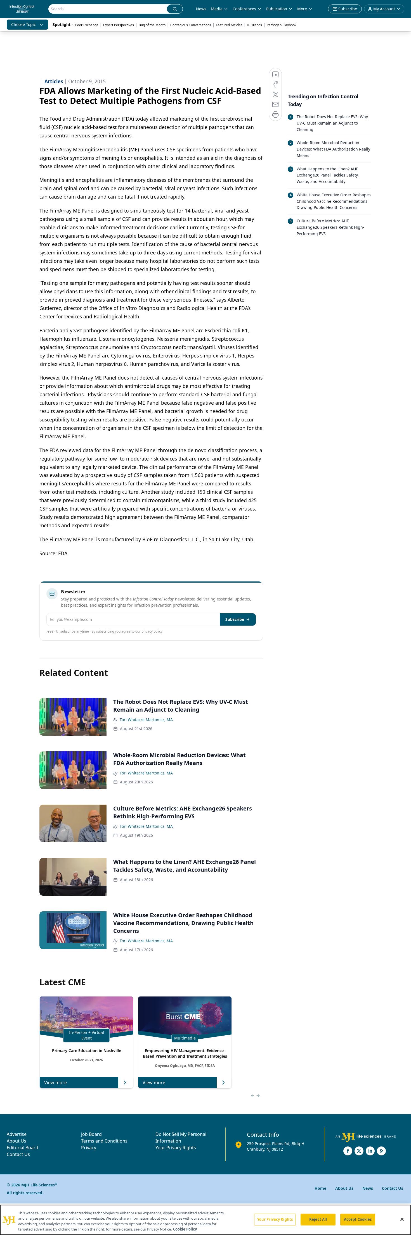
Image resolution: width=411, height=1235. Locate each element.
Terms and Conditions (104, 1141)
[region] (205, 1220)
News (201, 8)
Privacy (88, 1148)
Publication (276, 8)
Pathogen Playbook (281, 25)
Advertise (17, 1134)
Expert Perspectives (118, 25)
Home (320, 1188)
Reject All (318, 1219)
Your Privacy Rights (175, 1148)
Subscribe (234, 619)
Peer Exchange (86, 25)
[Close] (402, 1219)
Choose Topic (23, 24)
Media (217, 8)
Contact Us (18, 1154)
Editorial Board (22, 1148)
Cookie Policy (185, 1229)
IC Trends (254, 25)
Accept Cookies (358, 1219)
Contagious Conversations (190, 25)
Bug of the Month (152, 25)
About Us (16, 1141)
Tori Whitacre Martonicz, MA (146, 719)
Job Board (91, 1134)
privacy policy (151, 631)
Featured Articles (229, 25)
